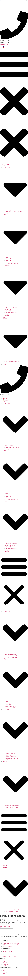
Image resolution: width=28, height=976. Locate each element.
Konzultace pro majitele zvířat (12, 361)
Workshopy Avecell (10, 545)
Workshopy (8, 309)
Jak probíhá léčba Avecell (11, 314)
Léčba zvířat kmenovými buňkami (13, 211)
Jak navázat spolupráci (11, 307)
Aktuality (5, 317)
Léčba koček (8, 260)
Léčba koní (8, 258)
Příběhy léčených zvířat (11, 213)
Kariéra (7, 315)
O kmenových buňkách (10, 210)
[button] (14, 85)
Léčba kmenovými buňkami (12, 447)
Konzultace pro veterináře (11, 363)
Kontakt (4, 364)
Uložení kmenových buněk (11, 263)
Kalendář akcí (8, 311)
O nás (4, 165)
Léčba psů (7, 257)
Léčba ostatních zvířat (10, 262)
